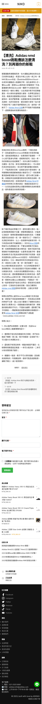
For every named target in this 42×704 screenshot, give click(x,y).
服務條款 (5, 664)
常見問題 (5, 628)
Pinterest (9, 605)
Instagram (9, 598)
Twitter (8, 602)
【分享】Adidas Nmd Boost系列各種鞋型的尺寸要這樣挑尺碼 (21, 390)
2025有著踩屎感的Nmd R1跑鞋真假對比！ (17, 557)
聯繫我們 (5, 634)
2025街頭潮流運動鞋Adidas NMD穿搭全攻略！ (19, 560)
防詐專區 (5, 676)
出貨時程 (5, 643)
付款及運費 (6, 670)
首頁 (3, 16)
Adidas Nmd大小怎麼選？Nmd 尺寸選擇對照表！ (20, 549)
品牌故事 (5, 625)
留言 (4, 417)
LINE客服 (5, 652)
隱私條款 (5, 673)
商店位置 (5, 631)
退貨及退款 (6, 649)
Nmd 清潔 (34, 243)
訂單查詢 (5, 661)
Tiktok (8, 609)
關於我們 (5, 622)
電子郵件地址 (8, 451)
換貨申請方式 (7, 646)
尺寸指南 (5, 667)
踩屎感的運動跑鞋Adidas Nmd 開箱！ (16, 546)
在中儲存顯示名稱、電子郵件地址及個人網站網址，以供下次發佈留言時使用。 (22, 462)
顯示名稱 (6, 440)
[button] (38, 4)
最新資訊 (9, 16)
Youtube (9, 613)
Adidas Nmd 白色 (16, 107)
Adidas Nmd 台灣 (12, 313)
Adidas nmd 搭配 (8, 288)
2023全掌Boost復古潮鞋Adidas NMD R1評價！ (19, 553)
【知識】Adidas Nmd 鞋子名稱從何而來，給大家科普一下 (20, 381)
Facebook (9, 595)
